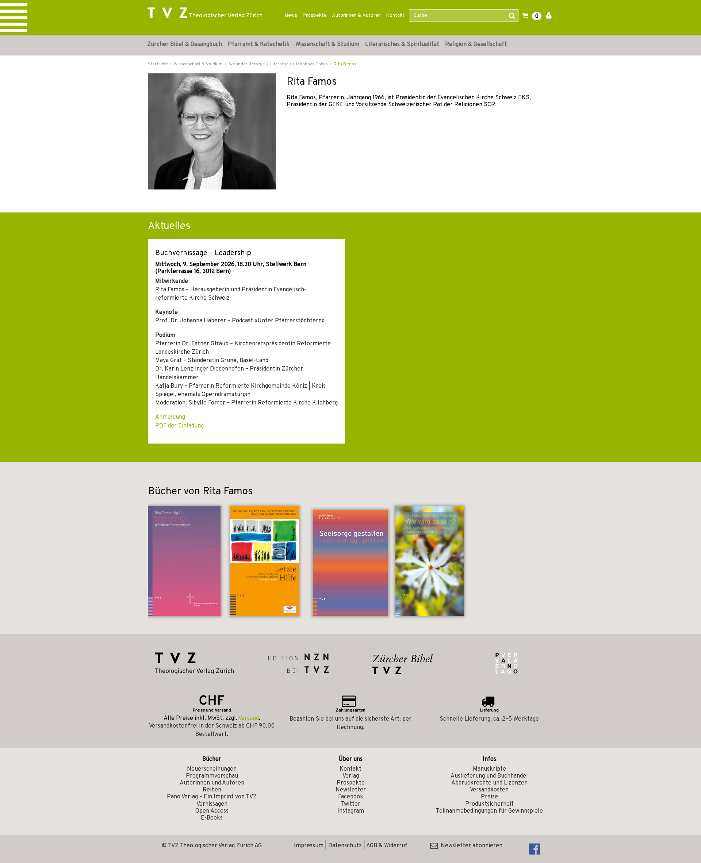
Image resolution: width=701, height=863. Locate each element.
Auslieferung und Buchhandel (489, 776)
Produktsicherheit (489, 804)
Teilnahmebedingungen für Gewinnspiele (489, 811)
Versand (248, 718)
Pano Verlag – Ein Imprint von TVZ (212, 797)
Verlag (350, 776)
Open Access (212, 811)
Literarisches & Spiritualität (402, 44)
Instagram (350, 811)
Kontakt (395, 15)
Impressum (308, 845)
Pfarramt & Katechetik (259, 44)
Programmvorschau (212, 776)
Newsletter (351, 790)
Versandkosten (489, 790)
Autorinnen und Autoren (212, 783)
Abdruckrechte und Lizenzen (489, 783)
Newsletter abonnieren (470, 845)
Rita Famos (345, 64)
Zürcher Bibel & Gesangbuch (184, 44)
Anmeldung (170, 417)
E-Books (212, 818)
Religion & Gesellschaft (476, 44)
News (290, 15)
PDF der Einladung (179, 426)
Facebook (350, 797)
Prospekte (314, 15)
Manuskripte (489, 769)
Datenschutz (345, 845)
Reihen (212, 790)
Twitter (350, 804)
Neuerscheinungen (212, 769)
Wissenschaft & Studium (327, 44)
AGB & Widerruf (386, 845)
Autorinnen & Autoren (356, 15)
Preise (489, 797)
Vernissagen (211, 804)
